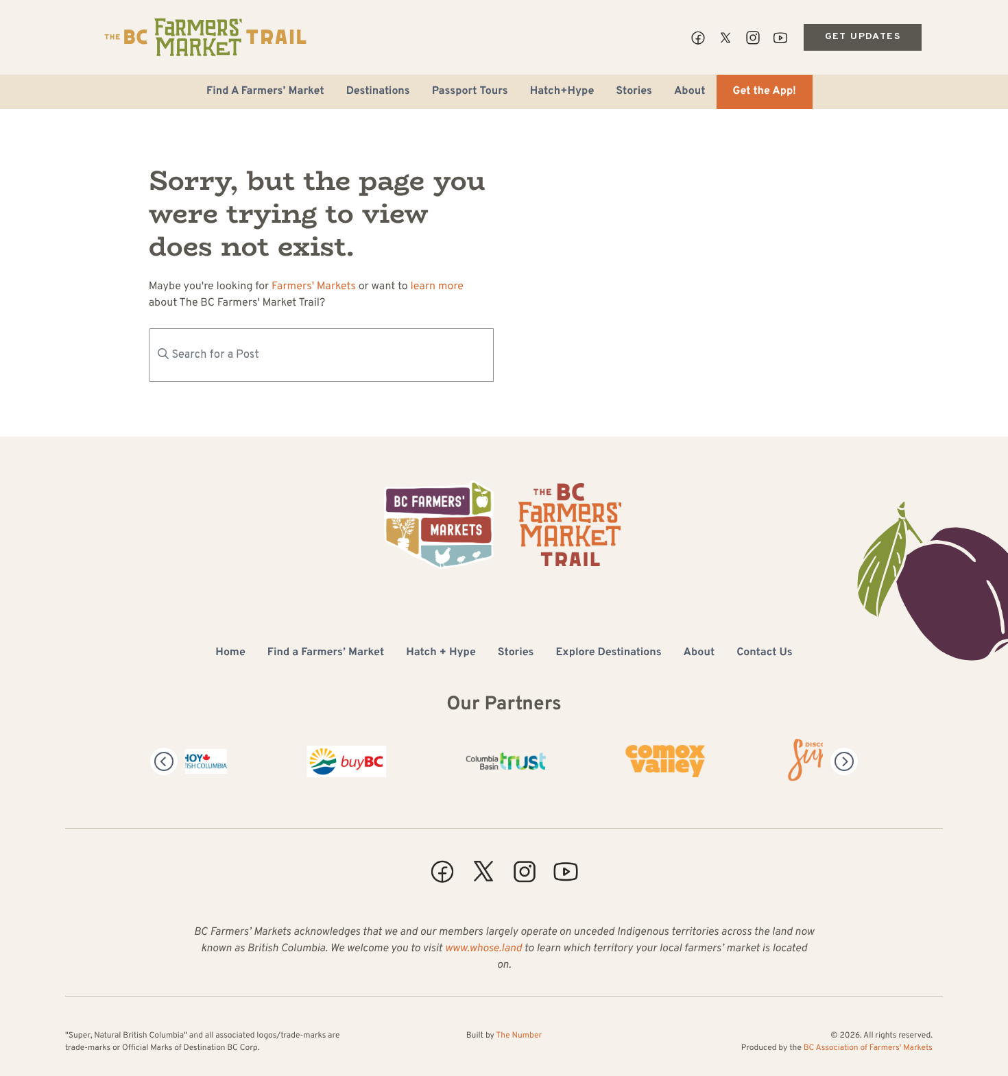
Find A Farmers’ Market (265, 92)
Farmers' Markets (314, 287)
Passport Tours (470, 92)
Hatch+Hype (562, 92)
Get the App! (764, 92)
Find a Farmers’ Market (325, 653)
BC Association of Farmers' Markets (868, 1047)
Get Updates (862, 36)
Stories (634, 92)
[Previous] (163, 761)
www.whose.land (483, 949)
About (690, 92)
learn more (437, 287)
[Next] (844, 761)
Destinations (378, 92)
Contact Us (764, 653)
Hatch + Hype (441, 653)
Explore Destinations (608, 653)
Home (230, 653)
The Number (519, 1035)
